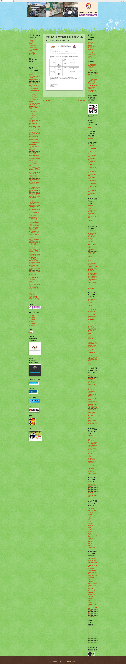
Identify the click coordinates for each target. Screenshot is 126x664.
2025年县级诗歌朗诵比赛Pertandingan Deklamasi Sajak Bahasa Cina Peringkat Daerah (34, 168)
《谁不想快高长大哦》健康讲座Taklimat (92, 330)
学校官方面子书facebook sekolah (91, 42)
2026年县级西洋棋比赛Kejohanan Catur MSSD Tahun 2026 (34, 236)
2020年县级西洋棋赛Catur (34, 98)
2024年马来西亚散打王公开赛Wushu (34, 120)
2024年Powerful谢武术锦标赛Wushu (34, 150)
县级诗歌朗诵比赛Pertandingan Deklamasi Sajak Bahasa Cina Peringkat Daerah (92, 397)
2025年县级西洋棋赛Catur (34, 162)
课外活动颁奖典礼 (92, 512)
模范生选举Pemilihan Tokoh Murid (92, 379)
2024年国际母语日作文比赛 (34, 124)
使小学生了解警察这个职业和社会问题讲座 (92, 572)
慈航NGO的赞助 (91, 314)
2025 (89, 643)
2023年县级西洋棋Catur (34, 115)
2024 (89, 641)
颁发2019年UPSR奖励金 (92, 496)
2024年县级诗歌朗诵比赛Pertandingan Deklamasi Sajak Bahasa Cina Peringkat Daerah (34, 128)
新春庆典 (90, 490)
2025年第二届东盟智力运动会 (34, 191)
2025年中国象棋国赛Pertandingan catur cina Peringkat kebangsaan (33, 228)
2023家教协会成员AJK (92, 184)
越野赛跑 (90, 486)
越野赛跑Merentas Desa (92, 214)
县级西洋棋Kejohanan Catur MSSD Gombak (92, 449)
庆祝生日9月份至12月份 (92, 566)
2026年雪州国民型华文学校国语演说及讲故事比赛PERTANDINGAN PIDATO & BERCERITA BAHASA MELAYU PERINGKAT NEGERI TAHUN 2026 (34, 257)
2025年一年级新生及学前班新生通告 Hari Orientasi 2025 (92, 87)
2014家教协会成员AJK (92, 155)
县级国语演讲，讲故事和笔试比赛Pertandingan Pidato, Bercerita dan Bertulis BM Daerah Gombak (92, 272)
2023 (89, 639)
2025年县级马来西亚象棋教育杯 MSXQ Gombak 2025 (34, 198)
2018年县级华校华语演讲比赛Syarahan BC (34, 83)
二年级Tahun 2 (32, 317)
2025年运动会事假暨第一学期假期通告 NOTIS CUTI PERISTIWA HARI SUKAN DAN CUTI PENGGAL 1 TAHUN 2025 (92, 68)
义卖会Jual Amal (91, 516)
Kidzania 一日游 (91, 594)
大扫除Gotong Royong (92, 323)
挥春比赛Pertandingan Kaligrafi (92, 210)
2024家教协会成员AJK (92, 187)
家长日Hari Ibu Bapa (92, 451)
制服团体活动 (91, 525)
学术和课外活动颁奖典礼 (92, 563)
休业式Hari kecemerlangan (91, 239)
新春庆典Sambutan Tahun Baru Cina (92, 242)
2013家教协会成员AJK (92, 152)
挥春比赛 (90, 488)
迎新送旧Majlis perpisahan (91, 391)
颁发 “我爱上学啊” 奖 (92, 508)
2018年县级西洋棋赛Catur (34, 89)
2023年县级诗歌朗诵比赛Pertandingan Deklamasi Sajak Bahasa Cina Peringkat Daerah (34, 108)
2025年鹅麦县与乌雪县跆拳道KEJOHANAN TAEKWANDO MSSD (34, 184)
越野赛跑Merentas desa (92, 257)
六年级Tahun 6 (32, 325)
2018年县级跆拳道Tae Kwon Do (33, 86)
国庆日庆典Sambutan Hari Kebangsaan (92, 277)
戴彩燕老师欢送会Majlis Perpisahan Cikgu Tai (92, 462)
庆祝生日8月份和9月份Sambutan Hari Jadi (92, 342)
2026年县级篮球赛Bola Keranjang (34, 240)
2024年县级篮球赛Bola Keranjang (34, 156)
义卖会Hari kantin (92, 473)
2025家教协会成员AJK (92, 190)
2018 (89, 635)
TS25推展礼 (90, 596)
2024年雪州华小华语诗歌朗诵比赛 (34, 159)
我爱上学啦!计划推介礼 (92, 493)
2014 (89, 627)
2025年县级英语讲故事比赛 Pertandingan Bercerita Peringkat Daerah (34, 214)
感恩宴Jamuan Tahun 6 (92, 424)
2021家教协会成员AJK (92, 178)
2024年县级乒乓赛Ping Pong (34, 146)
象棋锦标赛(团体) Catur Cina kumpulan (34, 293)
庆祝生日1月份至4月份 (92, 604)
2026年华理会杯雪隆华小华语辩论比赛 (34, 278)
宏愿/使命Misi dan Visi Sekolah (33, 42)
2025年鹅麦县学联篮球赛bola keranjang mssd (34, 194)
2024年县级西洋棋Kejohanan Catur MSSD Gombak (92, 326)
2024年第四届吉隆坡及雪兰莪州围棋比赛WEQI (34, 143)
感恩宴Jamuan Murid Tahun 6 (92, 385)
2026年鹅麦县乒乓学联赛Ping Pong (34, 272)
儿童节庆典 (90, 581)
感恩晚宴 (90, 514)
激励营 (89, 527)
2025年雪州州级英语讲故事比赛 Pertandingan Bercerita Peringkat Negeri (34, 224)
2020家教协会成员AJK (92, 174)
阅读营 (89, 521)
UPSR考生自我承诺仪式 (92, 608)
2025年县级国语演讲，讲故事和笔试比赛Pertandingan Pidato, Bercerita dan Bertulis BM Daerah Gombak (34, 175)
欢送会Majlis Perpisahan (91, 250)
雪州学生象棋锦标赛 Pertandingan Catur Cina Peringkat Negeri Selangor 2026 (34, 289)
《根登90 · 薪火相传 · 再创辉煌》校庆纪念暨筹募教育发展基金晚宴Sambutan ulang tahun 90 (92, 360)
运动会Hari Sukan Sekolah (92, 421)
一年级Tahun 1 (32, 315)
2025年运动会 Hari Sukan (92, 263)
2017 (89, 633)
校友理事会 (90, 138)
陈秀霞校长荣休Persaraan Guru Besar (92, 413)
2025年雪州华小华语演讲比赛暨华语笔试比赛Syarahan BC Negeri (34, 206)
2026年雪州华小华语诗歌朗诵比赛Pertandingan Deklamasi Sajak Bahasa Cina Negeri (34, 264)
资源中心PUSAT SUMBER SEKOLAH (92, 56)
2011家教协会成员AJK (92, 146)
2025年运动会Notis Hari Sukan (92, 91)
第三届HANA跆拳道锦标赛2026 (34, 269)
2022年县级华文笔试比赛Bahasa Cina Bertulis (34, 103)
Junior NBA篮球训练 (92, 583)
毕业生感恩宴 (91, 569)
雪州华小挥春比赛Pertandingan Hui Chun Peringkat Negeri (92, 218)
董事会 (89, 127)
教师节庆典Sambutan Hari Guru (92, 320)
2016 (89, 631)
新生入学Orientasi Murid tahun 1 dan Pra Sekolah (92, 207)
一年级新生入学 (91, 484)
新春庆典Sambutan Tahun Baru (92, 306)
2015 (89, 629)
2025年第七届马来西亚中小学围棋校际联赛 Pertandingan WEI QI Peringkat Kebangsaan (34, 219)
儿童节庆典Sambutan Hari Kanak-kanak (92, 280)
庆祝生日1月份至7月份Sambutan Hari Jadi (92, 334)
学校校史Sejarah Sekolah (34, 40)
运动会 (89, 533)
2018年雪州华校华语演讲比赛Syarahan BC (34, 91)
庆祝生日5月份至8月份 (92, 585)
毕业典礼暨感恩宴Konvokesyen (92, 234)
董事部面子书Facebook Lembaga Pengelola (92, 46)
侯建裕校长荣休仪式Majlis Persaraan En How (92, 246)
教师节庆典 (90, 531)
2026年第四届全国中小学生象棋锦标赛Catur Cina (34, 232)
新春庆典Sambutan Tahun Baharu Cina (92, 221)
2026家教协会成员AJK (92, 194)
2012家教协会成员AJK (92, 149)
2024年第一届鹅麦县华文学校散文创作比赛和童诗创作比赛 (34, 133)
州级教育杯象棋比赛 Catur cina (34, 284)
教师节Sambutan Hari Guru (92, 260)
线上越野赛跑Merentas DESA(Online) (91, 470)
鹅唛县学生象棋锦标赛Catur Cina (34, 281)
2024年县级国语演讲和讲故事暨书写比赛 (34, 153)
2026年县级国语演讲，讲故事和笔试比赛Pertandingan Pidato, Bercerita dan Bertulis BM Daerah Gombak (34, 245)
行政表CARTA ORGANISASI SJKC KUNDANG (33, 53)
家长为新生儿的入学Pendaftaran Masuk (92, 443)
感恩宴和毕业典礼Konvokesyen (92, 283)
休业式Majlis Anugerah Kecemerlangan (91, 287)
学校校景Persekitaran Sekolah (33, 49)
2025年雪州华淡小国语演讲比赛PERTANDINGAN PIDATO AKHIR (34, 202)
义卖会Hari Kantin (92, 364)
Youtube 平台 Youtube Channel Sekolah (92, 53)
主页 (64, 100)
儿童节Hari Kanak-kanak (92, 466)
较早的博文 (81, 100)
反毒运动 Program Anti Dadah (92, 405)
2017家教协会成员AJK (92, 165)
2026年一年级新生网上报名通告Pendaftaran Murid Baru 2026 (92, 75)
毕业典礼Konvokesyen (91, 303)
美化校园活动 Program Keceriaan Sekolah (92, 455)
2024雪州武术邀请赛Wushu (33, 140)
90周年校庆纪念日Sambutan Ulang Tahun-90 (92, 354)
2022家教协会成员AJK (92, 181)
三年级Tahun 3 (32, 319)
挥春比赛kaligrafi (92, 236)
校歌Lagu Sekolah (32, 47)
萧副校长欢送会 (91, 590)
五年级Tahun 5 (32, 323)
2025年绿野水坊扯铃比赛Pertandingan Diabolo (34, 210)
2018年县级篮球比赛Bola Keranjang (34, 76)
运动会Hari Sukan (92, 337)
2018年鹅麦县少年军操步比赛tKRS (34, 73)
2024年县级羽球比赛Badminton (33, 137)
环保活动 (90, 529)
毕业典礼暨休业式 (92, 510)
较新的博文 (46, 100)
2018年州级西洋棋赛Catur (34, 94)
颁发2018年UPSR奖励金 (92, 535)
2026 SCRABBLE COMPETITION (32, 275)
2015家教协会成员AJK (92, 159)
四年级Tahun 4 (32, 321)
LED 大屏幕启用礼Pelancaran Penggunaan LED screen (92, 310)
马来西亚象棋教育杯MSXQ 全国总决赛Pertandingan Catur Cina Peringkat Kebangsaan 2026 (34, 297)
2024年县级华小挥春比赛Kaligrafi (34, 117)
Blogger (70, 661)
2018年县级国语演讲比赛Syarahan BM (34, 80)
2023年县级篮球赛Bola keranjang (34, 112)
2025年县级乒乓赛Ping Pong (34, 164)
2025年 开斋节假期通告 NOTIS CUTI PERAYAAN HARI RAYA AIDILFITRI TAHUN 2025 (92, 81)
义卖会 (89, 579)
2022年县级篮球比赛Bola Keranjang (34, 100)
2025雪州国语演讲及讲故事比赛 (34, 180)
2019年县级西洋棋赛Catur (34, 96)
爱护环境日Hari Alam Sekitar (92, 267)
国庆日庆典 (90, 523)
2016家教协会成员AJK (92, 162)
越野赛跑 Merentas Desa (92, 317)
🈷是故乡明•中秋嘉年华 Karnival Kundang (92, 417)
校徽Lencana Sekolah (33, 45)
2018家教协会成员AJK (92, 168)
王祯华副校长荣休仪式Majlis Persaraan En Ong (92, 346)
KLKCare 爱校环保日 (92, 407)
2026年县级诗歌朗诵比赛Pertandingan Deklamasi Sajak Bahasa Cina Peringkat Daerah (34, 250)
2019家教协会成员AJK (92, 171)
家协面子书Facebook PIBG (92, 50)
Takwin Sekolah (32, 64)
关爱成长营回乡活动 (92, 575)
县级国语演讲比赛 (92, 592)
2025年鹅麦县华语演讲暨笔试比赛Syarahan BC (34, 187)
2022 (89, 637)
